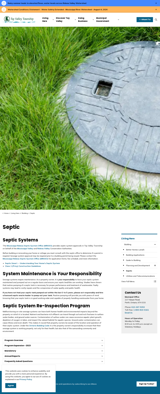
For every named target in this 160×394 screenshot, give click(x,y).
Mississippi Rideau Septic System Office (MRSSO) (30, 246)
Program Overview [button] (14, 340)
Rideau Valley (43, 248)
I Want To (146, 19)
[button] (137, 281)
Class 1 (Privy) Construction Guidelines (23, 266)
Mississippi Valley (25, 248)
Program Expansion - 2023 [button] (18, 345)
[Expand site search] (156, 20)
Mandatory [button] (10, 350)
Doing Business (82, 20)
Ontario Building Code (39, 325)
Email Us (128, 313)
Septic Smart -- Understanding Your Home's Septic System (32, 263)
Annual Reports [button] (12, 356)
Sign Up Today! (146, 384)
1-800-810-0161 (141, 310)
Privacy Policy (25, 379)
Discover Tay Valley (63, 20)
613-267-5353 (138, 307)
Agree (11, 385)
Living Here (45, 20)
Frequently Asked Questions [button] (19, 361)
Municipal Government (102, 20)
